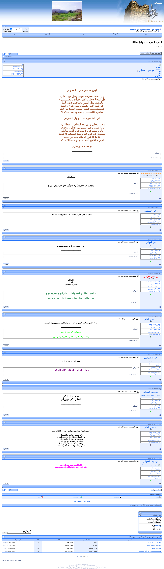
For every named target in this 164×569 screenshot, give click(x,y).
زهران (13, 560)
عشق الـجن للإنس (156, 548)
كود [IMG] (158, 528)
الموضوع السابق (86, 501)
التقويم (84, 34)
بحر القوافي (151, 242)
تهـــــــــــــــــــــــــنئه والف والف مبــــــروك (150, 551)
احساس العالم (150, 319)
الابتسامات (158, 526)
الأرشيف (9, 560)
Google (38, 497)
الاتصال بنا (18, 560)
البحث (13, 34)
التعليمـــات (115, 34)
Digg (157, 497)
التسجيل (147, 34)
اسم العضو (26, 28)
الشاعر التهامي (150, 358)
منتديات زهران (155, 29)
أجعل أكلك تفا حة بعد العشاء (154, 545)
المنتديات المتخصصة (145, 29)
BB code (157, 525)
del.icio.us (116, 497)
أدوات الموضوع (8, 56)
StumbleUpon (76, 497)
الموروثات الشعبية (134, 29)
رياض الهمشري (151, 211)
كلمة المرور (26, 31)
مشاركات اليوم (48, 34)
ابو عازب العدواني (146, 70)
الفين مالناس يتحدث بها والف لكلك (137, 537)
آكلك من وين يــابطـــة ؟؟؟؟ (154, 542)
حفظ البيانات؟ (6, 29)
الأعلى (4, 560)
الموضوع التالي (77, 501)
